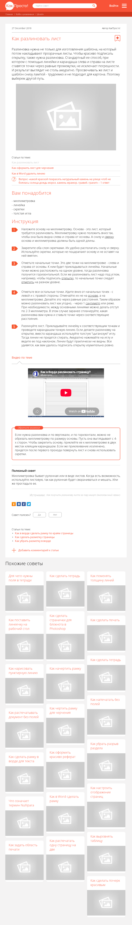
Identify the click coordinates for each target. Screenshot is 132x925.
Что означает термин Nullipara (21, 803)
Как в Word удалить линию (28, 173)
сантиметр (93, 303)
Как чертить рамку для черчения (63, 710)
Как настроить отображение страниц (101, 792)
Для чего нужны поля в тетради (21, 578)
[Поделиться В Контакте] (19, 504)
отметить (27, 282)
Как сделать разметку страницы (35, 537)
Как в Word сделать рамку (64, 798)
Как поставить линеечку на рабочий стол (19, 624)
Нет (55, 514)
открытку (67, 278)
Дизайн (40, 14)
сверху (109, 237)
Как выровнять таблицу (101, 838)
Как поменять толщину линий (102, 578)
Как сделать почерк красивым (105, 882)
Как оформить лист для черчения (33, 168)
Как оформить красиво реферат (62, 754)
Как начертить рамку (65, 668)
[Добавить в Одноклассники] (14, 504)
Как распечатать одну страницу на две (63, 844)
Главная (9, 14)
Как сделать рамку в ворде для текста (24, 759)
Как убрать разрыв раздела (104, 746)
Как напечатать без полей (105, 701)
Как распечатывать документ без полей (24, 714)
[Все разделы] (124, 6)
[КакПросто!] (16, 6)
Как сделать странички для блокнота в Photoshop (61, 622)
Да (39, 514)
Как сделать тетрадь (65, 576)
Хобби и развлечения (25, 14)
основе (93, 295)
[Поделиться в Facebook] (24, 504)
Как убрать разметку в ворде (33, 541)
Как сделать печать (105, 620)
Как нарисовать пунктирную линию (23, 670)
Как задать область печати (23, 847)
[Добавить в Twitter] (29, 504)
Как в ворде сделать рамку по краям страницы (44, 533)
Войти (113, 6)
